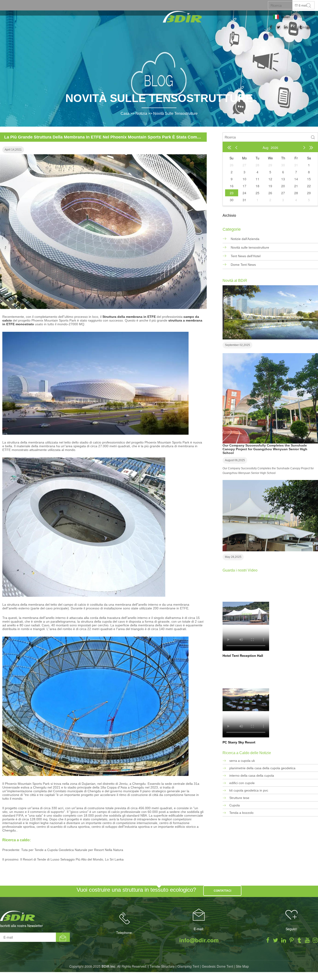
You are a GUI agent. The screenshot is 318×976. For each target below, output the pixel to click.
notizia (141, 113)
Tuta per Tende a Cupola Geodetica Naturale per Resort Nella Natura (72, 850)
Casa (125, 113)
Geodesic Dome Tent (217, 966)
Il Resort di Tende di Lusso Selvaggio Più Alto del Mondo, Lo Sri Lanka (72, 859)
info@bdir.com (304, 16)
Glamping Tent (188, 966)
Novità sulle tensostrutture (175, 113)
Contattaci (222, 890)
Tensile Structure (162, 966)
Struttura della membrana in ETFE (129, 317)
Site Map (242, 966)
